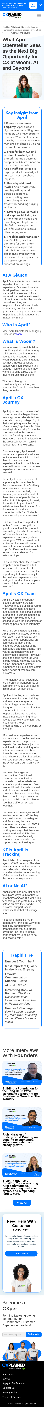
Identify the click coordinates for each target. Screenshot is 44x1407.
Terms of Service (11, 1397)
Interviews (7, 1374)
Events (6, 1378)
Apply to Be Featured (13, 1383)
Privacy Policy (9, 1392)
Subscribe (34, 1334)
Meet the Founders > (6, 30)
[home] (12, 15)
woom (18, 334)
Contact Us (8, 1388)
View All (22, 1202)
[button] (39, 15)
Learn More (21, 1253)
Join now (33, 5)
